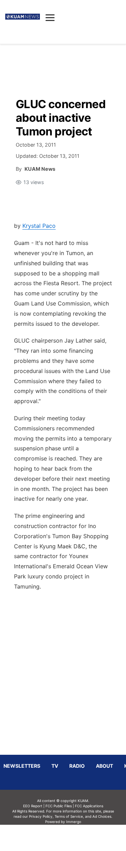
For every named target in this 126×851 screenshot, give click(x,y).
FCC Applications (89, 806)
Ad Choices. (102, 816)
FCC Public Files (59, 806)
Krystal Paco (39, 225)
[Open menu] (50, 17)
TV (54, 766)
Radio (77, 766)
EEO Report (32, 806)
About (104, 766)
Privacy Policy (40, 816)
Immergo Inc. (73, 838)
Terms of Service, (69, 816)
